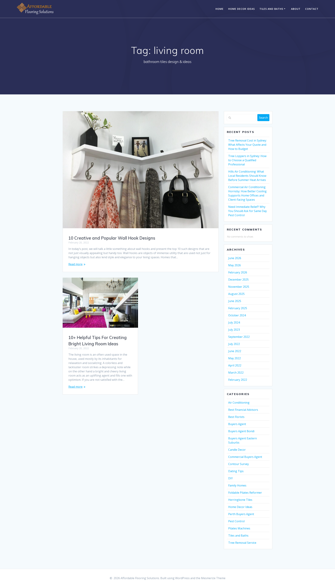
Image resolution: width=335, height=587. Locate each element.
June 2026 (234, 258)
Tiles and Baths (271, 8)
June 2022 (234, 351)
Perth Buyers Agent (241, 514)
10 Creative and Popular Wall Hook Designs (111, 238)
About (295, 8)
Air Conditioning (239, 402)
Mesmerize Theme (213, 578)
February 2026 (237, 272)
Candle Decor (237, 450)
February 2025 (237, 308)
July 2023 (234, 330)
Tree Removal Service (242, 543)
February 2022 (237, 380)
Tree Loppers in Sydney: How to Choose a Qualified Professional (247, 160)
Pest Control (236, 521)
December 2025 (238, 279)
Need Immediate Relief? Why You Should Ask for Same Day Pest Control (247, 211)
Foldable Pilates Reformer (245, 493)
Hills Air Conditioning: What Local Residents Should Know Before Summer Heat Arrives (247, 176)
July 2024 (234, 322)
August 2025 (236, 294)
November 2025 (238, 287)
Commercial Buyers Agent (245, 457)
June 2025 (234, 301)
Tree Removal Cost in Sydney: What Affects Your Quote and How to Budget (247, 145)
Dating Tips (236, 471)
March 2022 (236, 372)
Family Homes (237, 485)
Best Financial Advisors (243, 410)
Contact (311, 8)
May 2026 (234, 265)
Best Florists (236, 417)
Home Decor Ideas (241, 8)
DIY (230, 478)
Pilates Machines (239, 528)
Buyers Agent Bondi (241, 431)
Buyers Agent (237, 424)
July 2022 (234, 344)
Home (219, 8)
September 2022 (239, 337)
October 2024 (237, 315)
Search (263, 118)
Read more (75, 264)
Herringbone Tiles (240, 500)
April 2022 (234, 365)
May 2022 (234, 358)
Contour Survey (238, 464)
